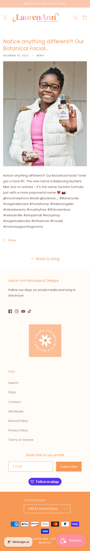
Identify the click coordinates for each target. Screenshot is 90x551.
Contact (14, 402)
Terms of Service (20, 440)
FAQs (12, 392)
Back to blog (47, 258)
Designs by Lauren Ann (32, 538)
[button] (5, 17)
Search (13, 383)
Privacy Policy (18, 430)
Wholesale (15, 411)
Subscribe (68, 466)
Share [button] (12, 240)
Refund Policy (18, 421)
